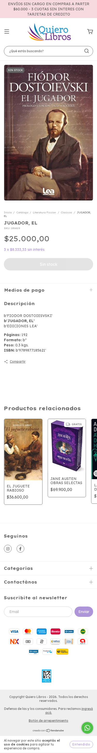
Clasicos (66, 212)
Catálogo (22, 212)
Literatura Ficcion (44, 212)
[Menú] (6, 31)
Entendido (81, 744)
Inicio (8, 212)
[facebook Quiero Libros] (20, 549)
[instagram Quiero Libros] (8, 549)
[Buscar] (87, 51)
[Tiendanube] (48, 731)
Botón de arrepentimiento (48, 721)
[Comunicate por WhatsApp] (87, 728)
